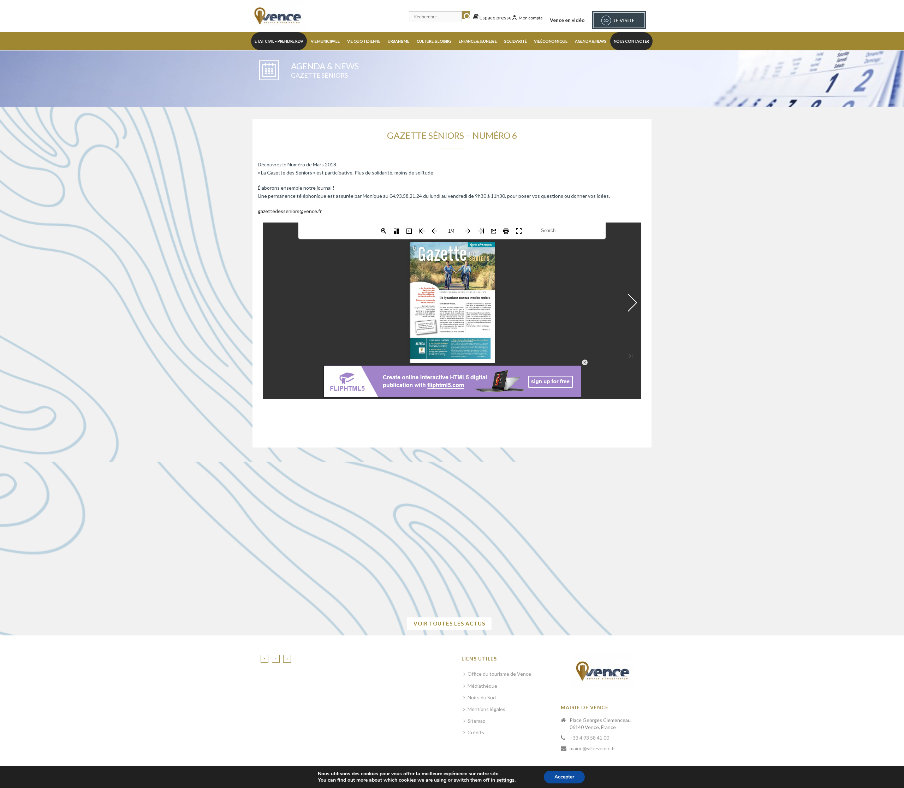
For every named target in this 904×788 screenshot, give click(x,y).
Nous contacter (631, 41)
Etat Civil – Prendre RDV (279, 41)
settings (505, 780)
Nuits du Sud (482, 697)
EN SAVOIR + (529, 582)
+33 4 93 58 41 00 (589, 738)
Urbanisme (398, 41)
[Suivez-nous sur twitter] (276, 659)
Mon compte (531, 17)
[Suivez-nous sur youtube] (287, 659)
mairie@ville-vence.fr (592, 748)
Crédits (476, 732)
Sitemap (477, 721)
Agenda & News (590, 41)
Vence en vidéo (567, 20)
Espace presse (495, 17)
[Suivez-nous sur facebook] (264, 659)
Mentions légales (486, 709)
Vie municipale (325, 41)
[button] (286, 555)
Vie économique (550, 41)
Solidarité (515, 41)
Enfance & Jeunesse (478, 41)
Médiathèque (482, 686)
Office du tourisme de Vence (499, 674)
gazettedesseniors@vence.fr (290, 211)
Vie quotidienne (363, 41)
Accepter (564, 777)
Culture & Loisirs (434, 41)
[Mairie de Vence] (278, 16)
